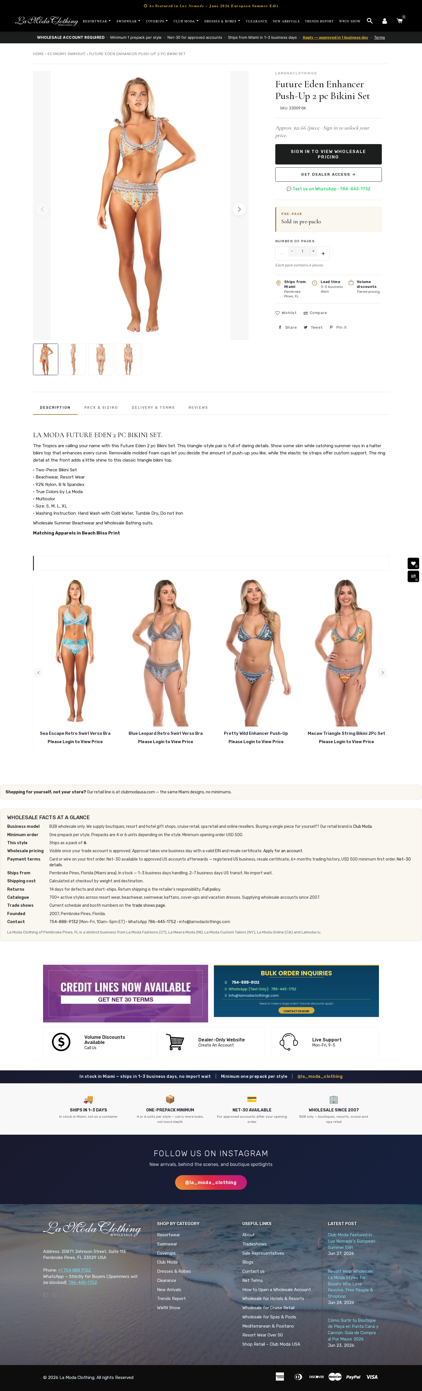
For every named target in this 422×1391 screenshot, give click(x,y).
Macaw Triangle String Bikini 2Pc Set (346, 733)
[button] (239, 209)
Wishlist (289, 313)
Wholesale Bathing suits (128, 523)
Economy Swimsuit (67, 54)
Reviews (198, 407)
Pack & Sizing (101, 407)
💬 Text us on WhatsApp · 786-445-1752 (328, 189)
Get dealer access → (328, 174)
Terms (379, 37)
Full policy (211, 889)
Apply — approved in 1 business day (335, 37)
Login (68, 741)
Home (38, 54)
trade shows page (148, 905)
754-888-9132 (63, 921)
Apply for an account (282, 850)
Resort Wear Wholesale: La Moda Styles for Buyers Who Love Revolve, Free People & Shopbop (350, 1284)
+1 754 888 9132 (74, 1270)
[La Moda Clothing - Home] (46, 21)
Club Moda (362, 826)
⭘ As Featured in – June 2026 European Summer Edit (211, 5)
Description (55, 407)
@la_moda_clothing (320, 1076)
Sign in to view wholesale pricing (328, 154)
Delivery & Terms (153, 407)
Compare (318, 313)
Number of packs (295, 241)
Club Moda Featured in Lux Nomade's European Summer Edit (351, 1241)
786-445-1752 (162, 921)
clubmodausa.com (138, 792)
